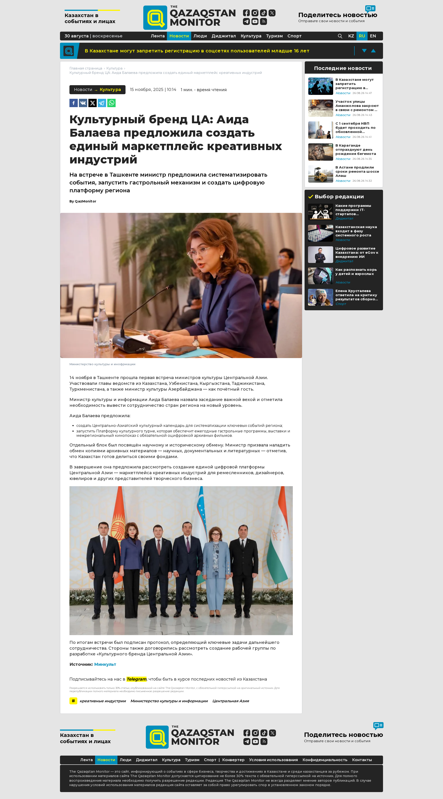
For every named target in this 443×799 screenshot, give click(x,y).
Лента (86, 760)
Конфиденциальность (324, 760)
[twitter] (92, 103)
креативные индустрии (103, 701)
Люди (125, 760)
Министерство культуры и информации (169, 701)
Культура (171, 760)
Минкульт (105, 664)
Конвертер (233, 760)
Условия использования (273, 760)
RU (362, 36)
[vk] (83, 103)
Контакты (362, 760)
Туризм (192, 760)
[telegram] (102, 103)
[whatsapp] (111, 103)
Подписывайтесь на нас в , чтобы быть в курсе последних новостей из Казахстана (168, 679)
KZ (351, 36)
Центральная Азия (230, 701)
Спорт (210, 760)
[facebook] (73, 103)
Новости (106, 760)
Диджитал (146, 760)
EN (373, 36)
